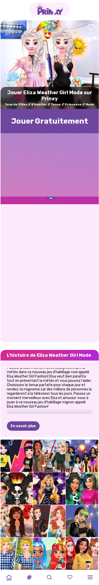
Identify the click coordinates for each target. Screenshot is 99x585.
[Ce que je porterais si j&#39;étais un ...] (82, 456)
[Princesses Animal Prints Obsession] (82, 488)
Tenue (56, 104)
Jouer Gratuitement (49, 121)
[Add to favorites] (91, 29)
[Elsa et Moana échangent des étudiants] (49, 456)
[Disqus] (50, 272)
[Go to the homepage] (49, 9)
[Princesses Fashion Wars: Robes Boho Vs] (49, 521)
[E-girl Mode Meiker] (82, 521)
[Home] (9, 577)
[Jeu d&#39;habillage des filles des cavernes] (49, 553)
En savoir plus (23, 426)
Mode (90, 104)
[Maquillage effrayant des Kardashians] (17, 488)
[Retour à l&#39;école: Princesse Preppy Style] (82, 553)
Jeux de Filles (16, 104)
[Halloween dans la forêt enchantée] (49, 488)
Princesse (73, 104)
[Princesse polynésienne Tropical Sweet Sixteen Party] (17, 521)
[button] (29, 577)
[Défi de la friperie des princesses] (17, 553)
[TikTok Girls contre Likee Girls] (17, 456)
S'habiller (39, 104)
